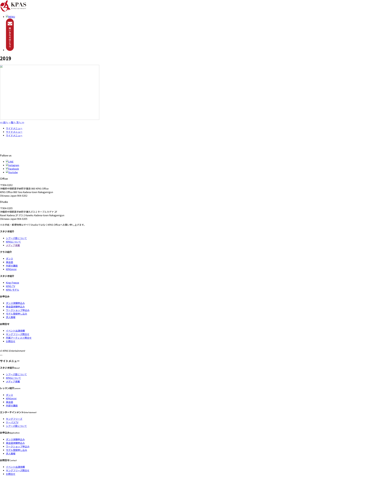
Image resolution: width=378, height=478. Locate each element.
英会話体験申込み (15, 306)
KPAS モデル (12, 289)
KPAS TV (10, 286)
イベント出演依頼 (15, 330)
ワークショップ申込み (18, 310)
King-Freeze (12, 282)
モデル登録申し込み (16, 313)
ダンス (9, 258)
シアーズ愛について (16, 238)
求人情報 (10, 317)
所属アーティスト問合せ (19, 337)
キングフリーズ (14, 419)
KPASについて (13, 241)
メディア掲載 (13, 245)
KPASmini (11, 269)
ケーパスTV (12, 422)
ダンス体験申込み (15, 303)
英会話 (9, 262)
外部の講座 (12, 265)
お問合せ (10, 341)
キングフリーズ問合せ (17, 334)
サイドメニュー (14, 128)
